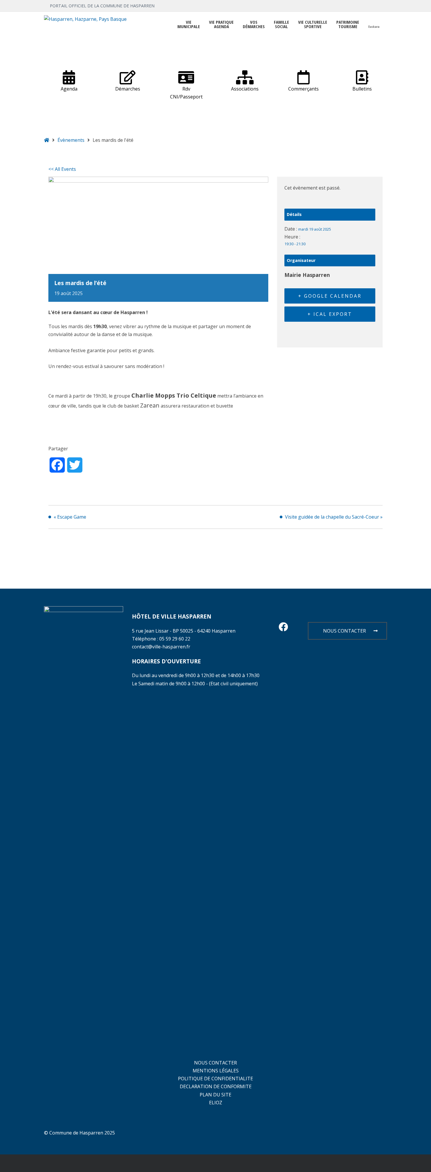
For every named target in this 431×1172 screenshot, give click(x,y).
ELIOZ (215, 1102)
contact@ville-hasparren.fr (161, 646)
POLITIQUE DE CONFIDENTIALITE (215, 1078)
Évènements (70, 140)
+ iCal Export (330, 314)
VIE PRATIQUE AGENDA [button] (221, 24)
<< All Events (62, 169)
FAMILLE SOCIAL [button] (281, 24)
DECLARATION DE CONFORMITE (216, 1086)
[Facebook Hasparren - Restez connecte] (283, 628)
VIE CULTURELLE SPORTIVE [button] (312, 24)
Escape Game (70, 517)
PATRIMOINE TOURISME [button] (347, 24)
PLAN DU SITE (215, 1094)
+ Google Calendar (330, 296)
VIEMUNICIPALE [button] (188, 24)
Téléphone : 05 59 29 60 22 (161, 639)
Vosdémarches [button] (254, 24)
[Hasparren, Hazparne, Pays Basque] (85, 19)
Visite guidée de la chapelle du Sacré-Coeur (334, 517)
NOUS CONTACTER (344, 631)
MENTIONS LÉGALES (216, 1070)
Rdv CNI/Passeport (186, 93)
